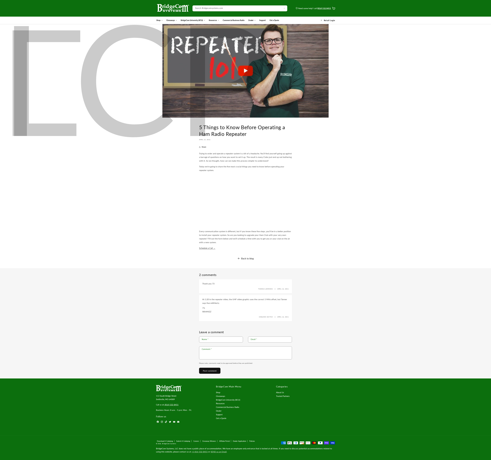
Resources (213, 20)
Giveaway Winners (209, 441)
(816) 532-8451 (171, 405)
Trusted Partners (283, 396)
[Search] (284, 8)
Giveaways (170, 20)
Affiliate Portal (224, 441)
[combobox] (240, 8)
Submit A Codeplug (183, 441)
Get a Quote (221, 418)
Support (219, 414)
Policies (252, 441)
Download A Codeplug (165, 441)
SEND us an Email (219, 451)
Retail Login (329, 20)
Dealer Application (239, 441)
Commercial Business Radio (227, 407)
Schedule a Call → (207, 248)
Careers (196, 441)
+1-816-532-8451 (200, 451)
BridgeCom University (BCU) (192, 20)
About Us (280, 392)
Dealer (250, 20)
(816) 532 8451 (324, 8)
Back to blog (247, 258)
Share (204, 147)
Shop (158, 20)
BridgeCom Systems (169, 443)
